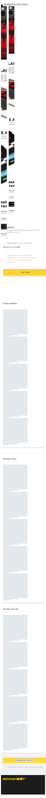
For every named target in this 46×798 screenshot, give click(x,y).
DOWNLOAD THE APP (25, 760)
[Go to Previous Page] (3, 5)
